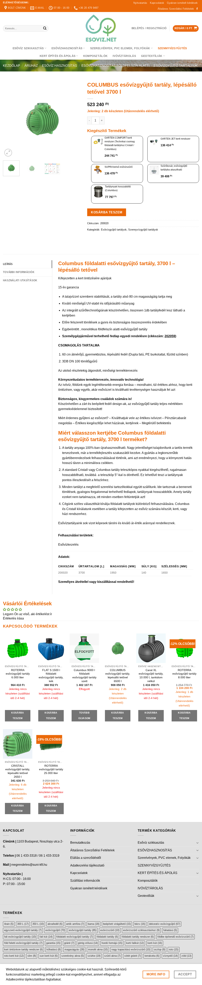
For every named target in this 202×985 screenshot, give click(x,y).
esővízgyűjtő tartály (82, 930)
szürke (94, 955)
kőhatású (54, 949)
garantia (53, 942)
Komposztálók (95, 55)
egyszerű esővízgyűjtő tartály (23, 930)
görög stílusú (88, 942)
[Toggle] (197, 842)
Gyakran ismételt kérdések (182, 2)
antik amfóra (75, 923)
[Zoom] (8, 152)
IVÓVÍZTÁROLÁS (124, 55)
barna (93, 923)
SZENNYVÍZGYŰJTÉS (172, 48)
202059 (170, 336)
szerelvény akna (72, 955)
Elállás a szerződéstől (85, 857)
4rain (8, 923)
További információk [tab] (18, 272)
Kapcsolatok (157, 2)
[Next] (74, 118)
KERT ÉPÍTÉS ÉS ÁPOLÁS (57, 55)
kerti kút (155, 942)
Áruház (31, 65)
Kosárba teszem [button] (17, 715)
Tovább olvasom (84, 715)
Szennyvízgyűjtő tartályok (143, 229)
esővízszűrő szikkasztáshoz (141, 930)
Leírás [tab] (8, 264)
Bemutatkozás (80, 842)
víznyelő (170, 955)
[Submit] (44, 28)
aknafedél (55, 923)
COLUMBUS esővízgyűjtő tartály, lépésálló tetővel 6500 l (117, 675)
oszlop (159, 949)
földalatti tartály (107, 936)
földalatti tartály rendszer (138, 936)
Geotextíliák (151, 55)
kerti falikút (135, 942)
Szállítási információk (85, 880)
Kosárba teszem (106, 212)
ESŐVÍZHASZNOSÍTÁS (66, 48)
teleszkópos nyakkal (135, 469)
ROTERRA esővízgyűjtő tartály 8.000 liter (184, 673)
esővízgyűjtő (55, 930)
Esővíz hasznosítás (59, 65)
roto (173, 949)
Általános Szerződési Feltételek (176, 8)
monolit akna (98, 949)
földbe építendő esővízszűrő (175, 936)
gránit (69, 942)
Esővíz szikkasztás (28, 48)
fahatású (170, 930)
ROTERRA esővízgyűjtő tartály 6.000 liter (18, 673)
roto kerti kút (14, 955)
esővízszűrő (109, 930)
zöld (186, 955)
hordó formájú (112, 942)
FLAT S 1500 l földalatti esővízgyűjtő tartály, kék (51, 675)
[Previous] (9, 118)
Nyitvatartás (140, 2)
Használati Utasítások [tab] (20, 280)
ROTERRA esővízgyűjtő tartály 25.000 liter (51, 769)
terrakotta (152, 955)
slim (31, 955)
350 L (38, 923)
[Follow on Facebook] (197, 8)
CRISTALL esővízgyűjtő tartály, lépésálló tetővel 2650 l (17, 771)
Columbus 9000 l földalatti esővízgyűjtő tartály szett (84, 675)
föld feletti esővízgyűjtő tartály (23, 942)
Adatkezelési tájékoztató (87, 865)
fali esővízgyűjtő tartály (20, 936)
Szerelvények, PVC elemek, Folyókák (120, 48)
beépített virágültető (117, 923)
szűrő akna (112, 955)
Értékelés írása (13, 618)
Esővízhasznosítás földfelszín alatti (115, 65)
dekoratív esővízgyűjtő (164, 923)
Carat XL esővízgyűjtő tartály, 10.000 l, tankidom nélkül (151, 675)
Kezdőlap (11, 65)
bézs (140, 923)
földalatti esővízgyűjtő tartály (74, 936)
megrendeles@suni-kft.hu (29, 864)
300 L (23, 923)
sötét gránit (132, 955)
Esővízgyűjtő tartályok (176, 65)
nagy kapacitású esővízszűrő (130, 949)
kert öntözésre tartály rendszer (23, 949)
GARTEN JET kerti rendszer (175, 138)
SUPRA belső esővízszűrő (119, 167)
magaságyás (74, 949)
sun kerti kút (49, 955)
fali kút (46, 936)
